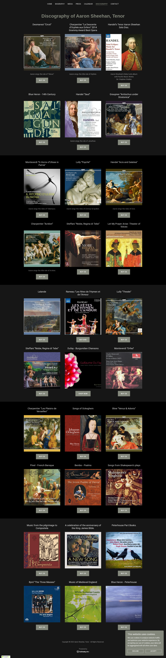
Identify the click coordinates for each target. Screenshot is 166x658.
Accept (153, 651)
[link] (83, 652)
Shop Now (83, 394)
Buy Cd (124, 85)
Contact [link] (115, 4)
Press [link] (78, 4)
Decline (135, 651)
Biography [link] (60, 4)
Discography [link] (102, 4)
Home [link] (49, 4)
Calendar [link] (88, 4)
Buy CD (42, 80)
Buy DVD (83, 340)
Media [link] (70, 4)
